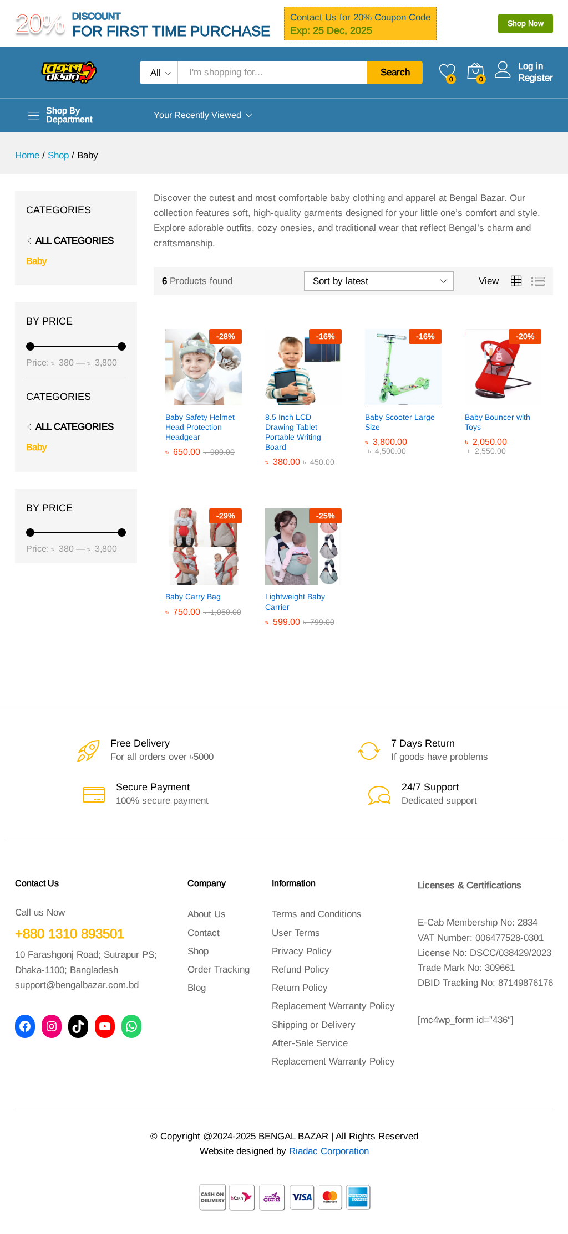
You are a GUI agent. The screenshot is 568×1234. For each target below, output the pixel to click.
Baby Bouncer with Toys (497, 422)
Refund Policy (300, 969)
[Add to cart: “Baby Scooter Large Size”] (376, 398)
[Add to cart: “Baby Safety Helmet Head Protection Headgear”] (176, 398)
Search (395, 72)
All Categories (75, 240)
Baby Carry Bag (193, 596)
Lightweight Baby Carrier (295, 601)
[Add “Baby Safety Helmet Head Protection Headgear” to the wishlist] (227, 398)
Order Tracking (218, 969)
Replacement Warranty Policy (333, 1006)
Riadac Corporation (329, 1151)
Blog (196, 988)
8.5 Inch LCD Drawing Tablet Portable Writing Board (293, 432)
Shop (198, 951)
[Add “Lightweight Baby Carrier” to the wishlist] (327, 578)
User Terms (296, 933)
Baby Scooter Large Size (400, 422)
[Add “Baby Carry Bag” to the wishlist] (227, 578)
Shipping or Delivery (314, 1025)
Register (535, 78)
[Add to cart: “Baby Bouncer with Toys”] (475, 398)
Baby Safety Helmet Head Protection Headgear (200, 427)
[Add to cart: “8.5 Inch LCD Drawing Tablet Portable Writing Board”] (276, 398)
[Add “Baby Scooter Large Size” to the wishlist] (427, 398)
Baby (36, 261)
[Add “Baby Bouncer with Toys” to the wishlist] (527, 398)
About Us (206, 914)
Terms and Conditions (317, 914)
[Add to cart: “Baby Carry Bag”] (176, 578)
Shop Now (526, 23)
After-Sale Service (310, 1043)
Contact (203, 933)
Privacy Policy (302, 951)
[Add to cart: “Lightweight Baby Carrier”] (276, 578)
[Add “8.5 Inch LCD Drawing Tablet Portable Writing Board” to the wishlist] (327, 398)
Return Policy (300, 988)
